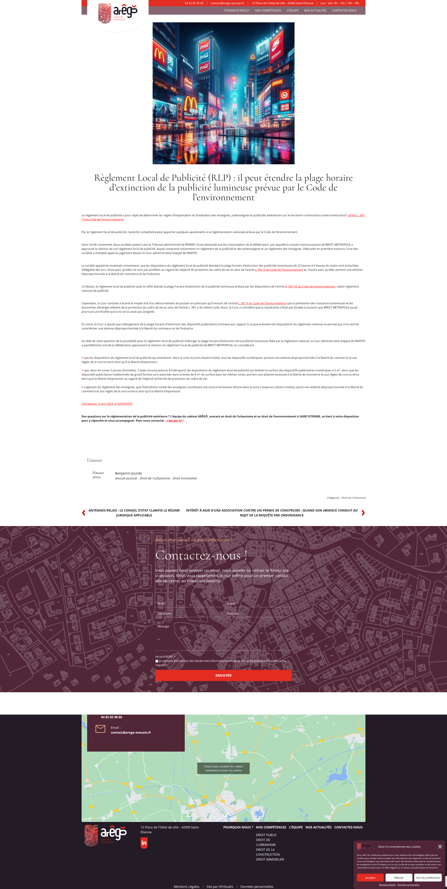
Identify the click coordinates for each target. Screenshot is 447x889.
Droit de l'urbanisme (353, 497)
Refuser (399, 877)
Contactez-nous (344, 10)
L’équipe (293, 10)
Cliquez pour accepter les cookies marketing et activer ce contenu (223, 768)
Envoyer (223, 675)
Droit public (266, 835)
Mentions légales (387, 884)
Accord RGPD (165, 657)
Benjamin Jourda (128, 473)
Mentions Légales (186, 886)
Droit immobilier (270, 859)
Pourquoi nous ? (237, 10)
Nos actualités (315, 10)
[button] (440, 846)
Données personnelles (408, 884)
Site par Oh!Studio (220, 886)
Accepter (370, 877)
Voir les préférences (428, 877)
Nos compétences (268, 10)
